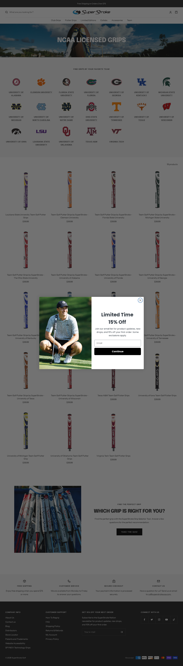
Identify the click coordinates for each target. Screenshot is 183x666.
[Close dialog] (140, 300)
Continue (118, 351)
